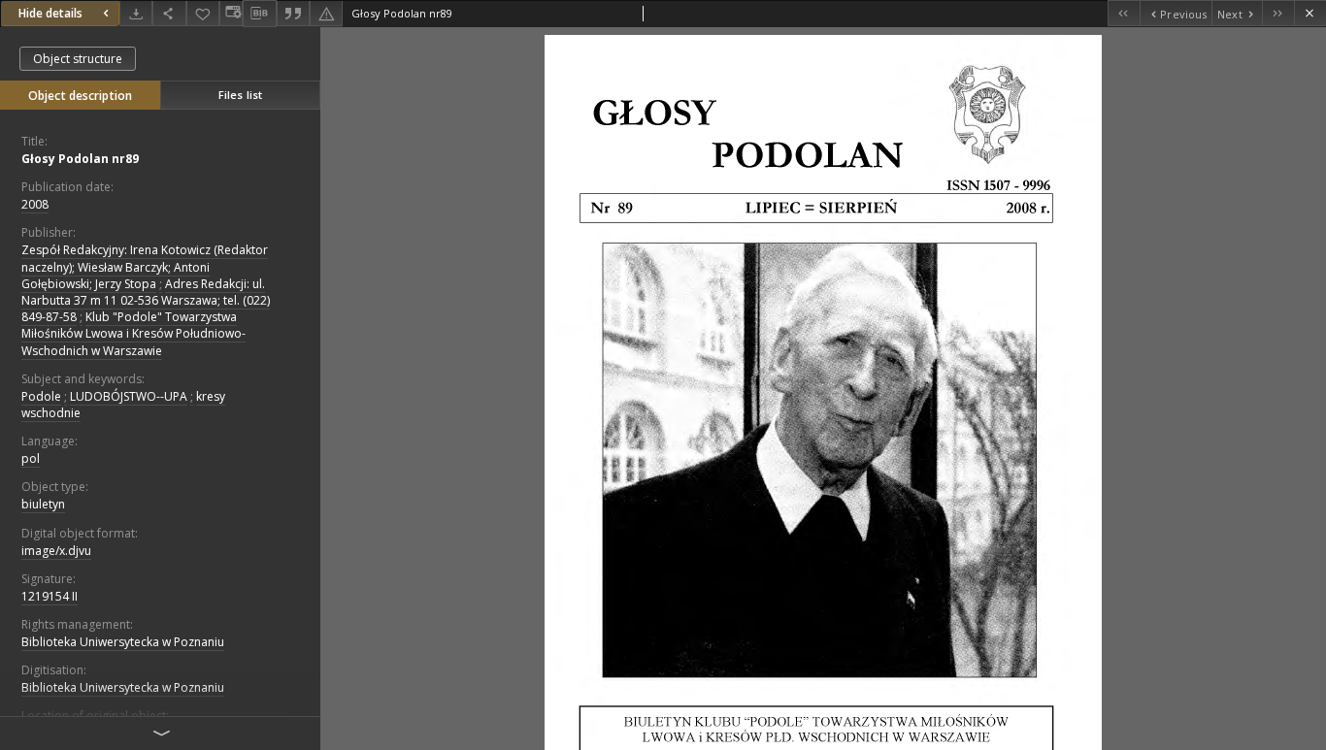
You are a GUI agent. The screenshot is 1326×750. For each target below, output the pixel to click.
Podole (41, 396)
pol (30, 458)
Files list (240, 94)
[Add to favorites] (202, 13)
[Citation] (293, 13)
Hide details (50, 13)
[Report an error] (326, 13)
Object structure (77, 58)
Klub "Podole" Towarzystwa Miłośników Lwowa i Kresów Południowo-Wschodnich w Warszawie (133, 333)
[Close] (1310, 13)
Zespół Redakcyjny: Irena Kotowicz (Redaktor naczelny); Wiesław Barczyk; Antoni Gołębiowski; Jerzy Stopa (144, 266)
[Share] (168, 13)
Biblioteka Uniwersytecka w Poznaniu (122, 642)
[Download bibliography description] (259, 13)
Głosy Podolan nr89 (80, 158)
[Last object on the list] (1278, 13)
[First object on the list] (1124, 13)
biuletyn (43, 504)
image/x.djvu (56, 550)
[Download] (135, 13)
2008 (35, 204)
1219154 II (49, 596)
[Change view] (231, 13)
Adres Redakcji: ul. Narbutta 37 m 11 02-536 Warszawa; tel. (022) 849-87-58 (145, 300)
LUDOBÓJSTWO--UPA (128, 396)
